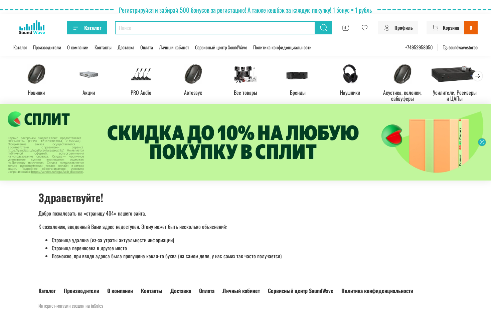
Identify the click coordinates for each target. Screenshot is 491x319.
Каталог (92, 28)
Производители (47, 47)
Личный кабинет (174, 47)
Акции (89, 92)
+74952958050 (419, 47)
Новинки (36, 92)
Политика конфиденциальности (282, 47)
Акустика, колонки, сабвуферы (402, 95)
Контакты (103, 47)
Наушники (350, 92)
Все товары (245, 92)
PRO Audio (141, 92)
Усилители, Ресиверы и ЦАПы (455, 95)
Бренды (298, 92)
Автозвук (193, 92)
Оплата (146, 47)
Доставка (126, 47)
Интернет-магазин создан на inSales (70, 305)
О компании (78, 47)
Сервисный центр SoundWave (221, 47)
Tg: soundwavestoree (460, 47)
